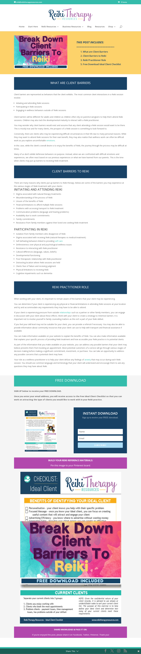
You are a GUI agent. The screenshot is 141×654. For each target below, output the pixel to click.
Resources (100, 27)
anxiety (88, 359)
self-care (59, 241)
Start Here (33, 27)
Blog (89, 27)
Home (22, 27)
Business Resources (72, 27)
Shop (110, 27)
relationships (65, 312)
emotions (50, 140)
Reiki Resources (48, 27)
